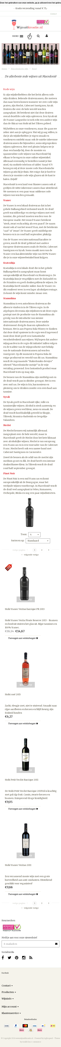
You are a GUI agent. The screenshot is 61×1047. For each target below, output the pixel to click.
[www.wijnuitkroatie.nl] (30, 24)
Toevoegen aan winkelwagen (22, 638)
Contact (53, 14)
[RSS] (30, 957)
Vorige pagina (19, 550)
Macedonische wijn (19, 69)
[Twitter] (9, 957)
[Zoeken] (38, 36)
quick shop (26, 599)
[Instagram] (24, 957)
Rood (34, 69)
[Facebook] (3, 957)
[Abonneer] (30, 942)
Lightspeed (48, 1038)
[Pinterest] (16, 957)
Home (4, 69)
